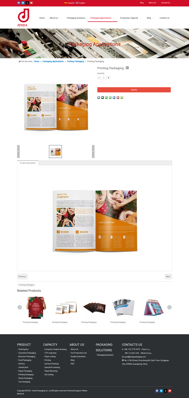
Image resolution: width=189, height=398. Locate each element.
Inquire (134, 90)
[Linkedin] (23, 3)
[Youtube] (31, 3)
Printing (48, 360)
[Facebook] (18, 3)
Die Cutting (49, 375)
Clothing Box (23, 349)
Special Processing (52, 367)
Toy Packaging (24, 382)
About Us (152, 3)
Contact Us (165, 3)
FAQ (72, 364)
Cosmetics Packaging (27, 353)
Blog (142, 3)
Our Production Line (79, 353)
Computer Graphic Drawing (55, 349)
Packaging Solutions (105, 355)
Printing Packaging (26, 285)
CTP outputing (50, 353)
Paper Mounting (51, 371)
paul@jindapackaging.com (135, 357)
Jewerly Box (23, 367)
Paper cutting (50, 356)
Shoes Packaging (25, 378)
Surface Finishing (52, 364)
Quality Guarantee (78, 356)
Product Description (28, 163)
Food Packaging (24, 360)
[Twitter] (27, 3)
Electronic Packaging (26, 356)
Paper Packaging (25, 371)
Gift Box (21, 364)
